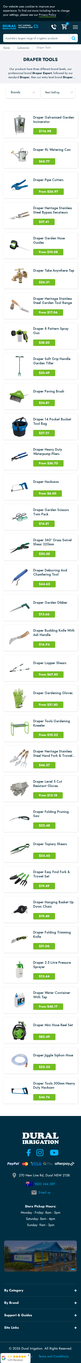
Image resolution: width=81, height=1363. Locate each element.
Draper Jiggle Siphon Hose (53, 1055)
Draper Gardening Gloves (52, 693)
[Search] (73, 38)
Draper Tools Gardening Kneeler (51, 723)
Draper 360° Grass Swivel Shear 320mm (52, 542)
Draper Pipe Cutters (48, 180)
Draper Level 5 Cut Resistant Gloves (47, 784)
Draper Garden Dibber (50, 603)
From (48, 191)
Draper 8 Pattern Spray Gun (51, 331)
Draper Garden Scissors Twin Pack (51, 512)
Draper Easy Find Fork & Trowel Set (51, 874)
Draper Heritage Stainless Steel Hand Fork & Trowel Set (52, 753)
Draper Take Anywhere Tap (53, 271)
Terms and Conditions (53, 1356)
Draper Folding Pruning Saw (51, 814)
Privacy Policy (47, 15)
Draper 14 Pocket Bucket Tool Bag (52, 421)
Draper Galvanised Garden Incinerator (53, 119)
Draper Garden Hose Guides (49, 240)
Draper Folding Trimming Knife (52, 934)
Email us (44, 1192)
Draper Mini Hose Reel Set (53, 1025)
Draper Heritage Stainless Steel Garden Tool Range (52, 301)
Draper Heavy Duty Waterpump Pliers (47, 452)
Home (6, 47)
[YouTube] (52, 1152)
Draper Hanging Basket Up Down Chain (53, 904)
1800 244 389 (44, 1184)
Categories (23, 47)
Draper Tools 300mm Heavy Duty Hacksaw (54, 1085)
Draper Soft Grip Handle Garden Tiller (51, 361)
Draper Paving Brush (48, 391)
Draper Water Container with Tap (51, 995)
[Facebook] (28, 1152)
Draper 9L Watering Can (52, 150)
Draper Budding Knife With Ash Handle (54, 633)
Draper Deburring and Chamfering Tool (50, 572)
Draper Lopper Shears (49, 663)
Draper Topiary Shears (50, 844)
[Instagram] (39, 1152)
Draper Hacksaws (46, 482)
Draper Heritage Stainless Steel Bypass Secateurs (52, 210)
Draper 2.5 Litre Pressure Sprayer (52, 965)
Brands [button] (15, 92)
